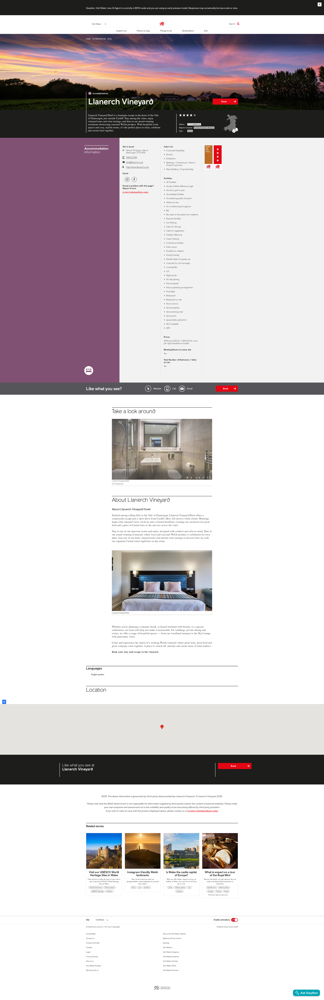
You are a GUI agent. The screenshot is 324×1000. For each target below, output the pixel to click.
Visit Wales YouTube (170, 961)
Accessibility (91, 934)
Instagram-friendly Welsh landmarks (142, 873)
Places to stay (143, 30)
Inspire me (121, 30)
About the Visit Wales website (174, 934)
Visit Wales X (167, 947)
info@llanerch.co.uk (134, 162)
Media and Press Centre (172, 938)
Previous (191, 477)
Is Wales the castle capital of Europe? (181, 873)
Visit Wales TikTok (169, 966)
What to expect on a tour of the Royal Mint (220, 873)
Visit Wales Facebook (171, 957)
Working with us (92, 970)
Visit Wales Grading (93, 966)
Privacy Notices (92, 957)
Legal (88, 952)
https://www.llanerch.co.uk (137, 167)
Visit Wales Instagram (171, 952)
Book (224, 101)
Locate (4, 702)
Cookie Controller (93, 943)
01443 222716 (131, 157)
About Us (89, 961)
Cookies (89, 947)
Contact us (90, 938)
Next (203, 477)
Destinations (188, 30)
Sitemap (166, 943)
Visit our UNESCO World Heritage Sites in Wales (104, 873)
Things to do (166, 30)
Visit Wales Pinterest (170, 970)
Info (206, 30)
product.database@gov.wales (135, 192)
